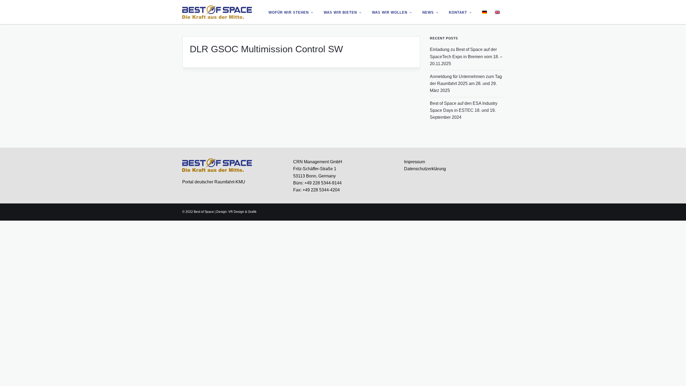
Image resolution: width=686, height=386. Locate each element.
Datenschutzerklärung (425, 168)
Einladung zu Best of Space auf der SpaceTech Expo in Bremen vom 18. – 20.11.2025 (466, 56)
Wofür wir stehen (289, 12)
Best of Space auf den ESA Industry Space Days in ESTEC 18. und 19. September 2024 (463, 110)
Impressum (414, 161)
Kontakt (458, 12)
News (428, 12)
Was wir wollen (389, 12)
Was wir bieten (340, 12)
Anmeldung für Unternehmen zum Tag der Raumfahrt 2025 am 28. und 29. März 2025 (466, 83)
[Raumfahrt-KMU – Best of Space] (217, 12)
